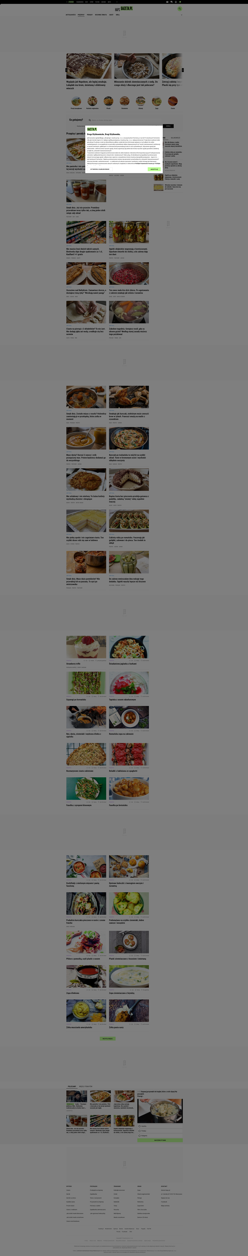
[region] (124, 149)
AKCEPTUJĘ (154, 169)
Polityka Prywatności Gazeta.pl (144, 163)
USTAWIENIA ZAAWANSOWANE (99, 169)
